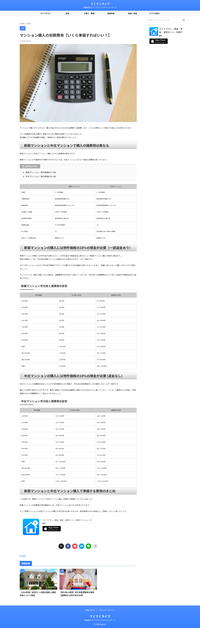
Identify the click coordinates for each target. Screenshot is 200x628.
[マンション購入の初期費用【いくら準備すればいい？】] (81, 546)
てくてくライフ (100, 4)
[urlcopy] (95, 546)
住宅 (67, 13)
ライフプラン (45, 13)
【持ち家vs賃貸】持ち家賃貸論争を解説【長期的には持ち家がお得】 (76, 594)
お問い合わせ (90, 610)
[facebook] (68, 546)
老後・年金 (132, 13)
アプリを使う (154, 13)
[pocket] (75, 546)
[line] (88, 546)
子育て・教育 (89, 13)
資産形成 (110, 13)
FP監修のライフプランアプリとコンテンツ (100, 620)
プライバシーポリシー (107, 610)
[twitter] (61, 546)
